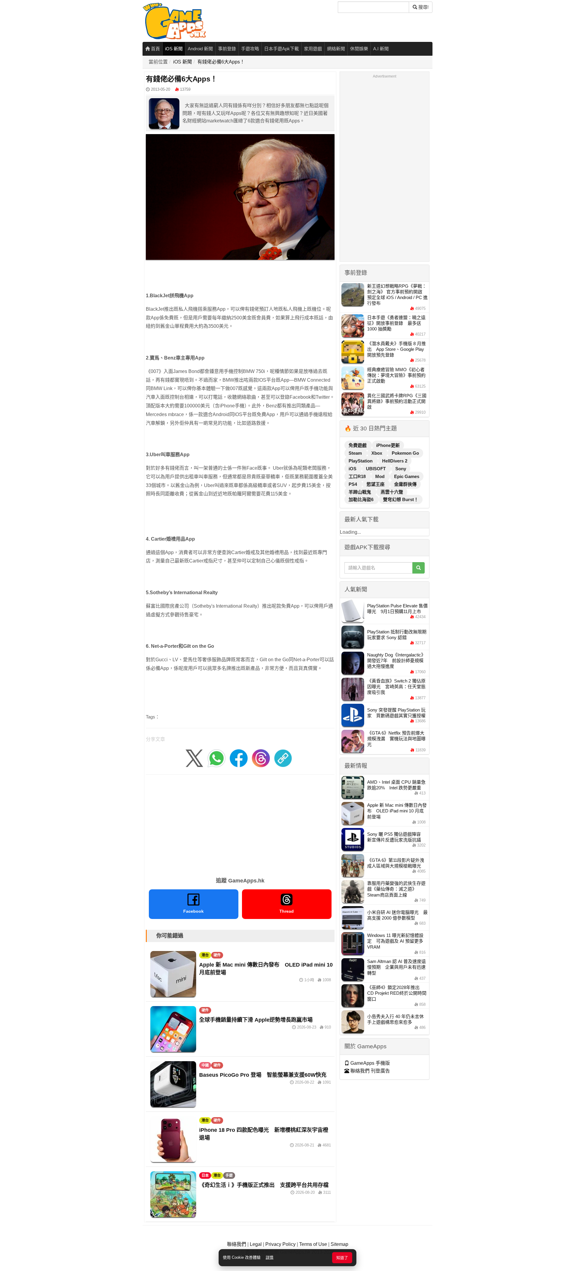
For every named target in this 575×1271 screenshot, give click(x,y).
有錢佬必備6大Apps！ (221, 61)
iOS (353, 468)
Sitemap (339, 1244)
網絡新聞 (336, 48)
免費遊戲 (358, 445)
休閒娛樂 (359, 48)
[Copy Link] (283, 757)
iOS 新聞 (174, 48)
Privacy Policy (280, 1244)
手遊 (229, 1175)
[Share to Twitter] (194, 757)
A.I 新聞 (381, 48)
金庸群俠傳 (405, 484)
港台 (205, 955)
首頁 (155, 48)
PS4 (353, 484)
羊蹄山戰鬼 (360, 492)
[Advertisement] (240, 824)
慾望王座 (376, 484)
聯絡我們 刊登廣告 (369, 1070)
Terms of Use (313, 1244)
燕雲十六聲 (392, 492)
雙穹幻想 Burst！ (400, 499)
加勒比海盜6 (362, 499)
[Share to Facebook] (239, 757)
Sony (400, 468)
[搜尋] (418, 568)
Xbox (377, 453)
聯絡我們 (236, 1244)
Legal (256, 1244)
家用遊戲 (313, 48)
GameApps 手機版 (369, 1063)
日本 (205, 1175)
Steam (356, 453)
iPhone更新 (388, 445)
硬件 (217, 955)
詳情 (269, 1257)
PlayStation (361, 460)
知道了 (342, 1257)
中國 (205, 1065)
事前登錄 (227, 48)
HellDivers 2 (394, 460)
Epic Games (406, 476)
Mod (380, 476)
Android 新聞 (200, 48)
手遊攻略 (250, 48)
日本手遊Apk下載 (281, 48)
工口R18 (358, 476)
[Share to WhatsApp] (217, 757)
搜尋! (423, 7)
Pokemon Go (405, 453)
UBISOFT (376, 468)
